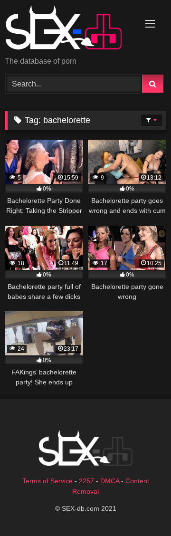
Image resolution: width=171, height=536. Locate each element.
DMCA (109, 481)
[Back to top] (141, 507)
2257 (86, 481)
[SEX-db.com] (70, 29)
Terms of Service (47, 481)
